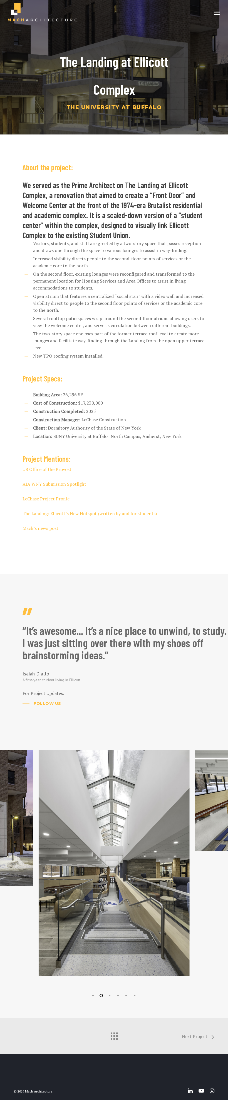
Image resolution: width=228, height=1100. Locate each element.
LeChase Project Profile (46, 499)
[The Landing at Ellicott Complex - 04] (114, 800)
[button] (217, 12)
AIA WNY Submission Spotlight (54, 484)
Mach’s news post (40, 528)
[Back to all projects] (114, 1034)
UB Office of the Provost (47, 469)
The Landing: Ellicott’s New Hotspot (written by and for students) (90, 513)
